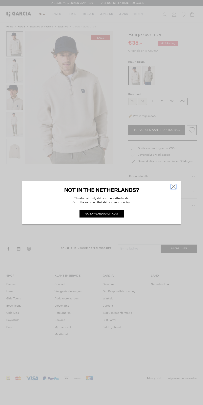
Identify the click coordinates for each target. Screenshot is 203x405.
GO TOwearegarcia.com (101, 214)
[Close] (173, 187)
